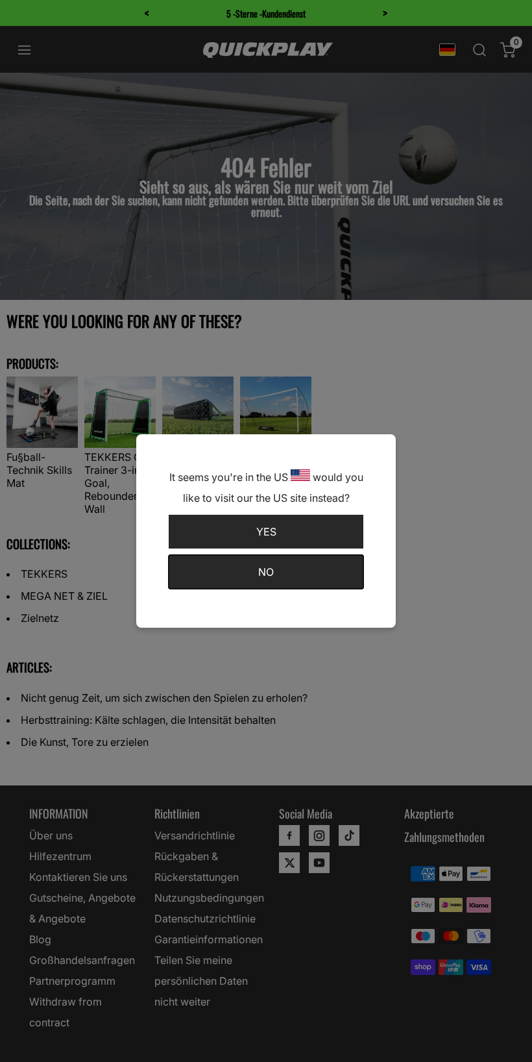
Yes (266, 531)
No (266, 571)
